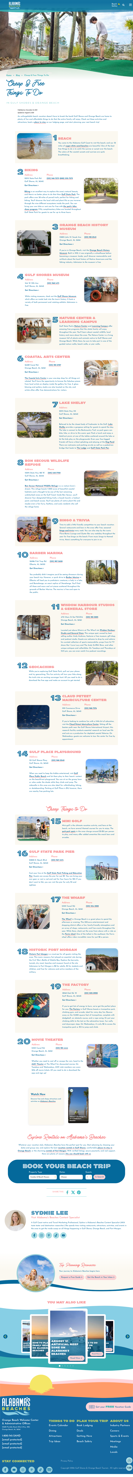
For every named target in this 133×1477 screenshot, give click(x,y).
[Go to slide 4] (68, 1366)
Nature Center (80, 326)
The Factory (74, 1009)
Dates (62, 1172)
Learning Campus (100, 326)
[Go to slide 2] (62, 1366)
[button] (71, 1177)
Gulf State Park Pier (100, 448)
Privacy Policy (67, 1461)
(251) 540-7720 (54, 473)
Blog (18, 75)
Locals (114, 1452)
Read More (75, 1358)
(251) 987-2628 (56, 561)
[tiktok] (56, 1238)
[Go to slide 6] (73, 1366)
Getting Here (84, 1436)
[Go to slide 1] (59, 1366)
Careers (114, 1431)
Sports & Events (119, 1436)
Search (100, 1177)
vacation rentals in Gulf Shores (72, 1148)
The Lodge (81, 448)
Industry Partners (120, 1425)
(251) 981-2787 (55, 365)
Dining (52, 1431)
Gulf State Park (69, 194)
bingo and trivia (67, 531)
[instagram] (41, 1238)
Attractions (55, 1436)
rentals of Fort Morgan (56, 1151)
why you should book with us (78, 1154)
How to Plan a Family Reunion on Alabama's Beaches (43, 1347)
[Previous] (5, 1336)
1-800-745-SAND (11, 1436)
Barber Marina (72, 577)
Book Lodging (85, 1425)
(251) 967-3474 (57, 860)
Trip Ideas (54, 1441)
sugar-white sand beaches (77, 146)
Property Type (35, 1172)
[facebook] (34, 1238)
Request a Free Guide (71, 1277)
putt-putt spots (68, 831)
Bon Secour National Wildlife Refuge (41, 486)
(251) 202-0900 (91, 993)
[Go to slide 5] (70, 1366)
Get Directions (31, 185)
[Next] (128, 1336)
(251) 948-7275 (53, 178)
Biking (27, 192)
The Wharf (66, 919)
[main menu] (130, 5)
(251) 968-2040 (57, 760)
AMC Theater (38, 1064)
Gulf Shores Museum (66, 296)
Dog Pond (109, 442)
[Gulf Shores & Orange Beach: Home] (15, 6)
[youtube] (63, 1238)
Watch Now (38, 1094)
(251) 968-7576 (90, 708)
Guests (89, 1172)
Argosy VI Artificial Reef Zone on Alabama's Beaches (64, 1348)
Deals (80, 1431)
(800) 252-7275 (66, 178)
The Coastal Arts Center (35, 378)
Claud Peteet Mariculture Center (84, 724)
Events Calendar (58, 1425)
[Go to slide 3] (65, 1366)
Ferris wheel (70, 934)
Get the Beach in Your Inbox (100, 1277)
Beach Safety (84, 1441)
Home (9, 75)
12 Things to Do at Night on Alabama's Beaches (87, 1347)
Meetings (115, 1441)
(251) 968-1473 (53, 283)
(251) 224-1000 (92, 906)
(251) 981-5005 (92, 617)
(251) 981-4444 (62, 1048)
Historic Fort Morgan (38, 954)
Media (113, 1447)
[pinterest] (49, 1238)
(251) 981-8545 (90, 237)
